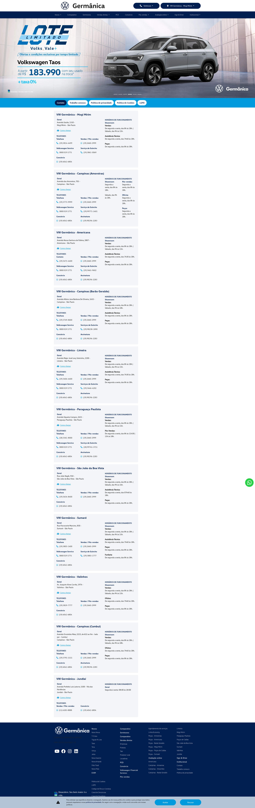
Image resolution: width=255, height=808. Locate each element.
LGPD (142, 102)
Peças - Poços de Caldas (157, 750)
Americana (152, 761)
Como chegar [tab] (65, 130)
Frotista (123, 748)
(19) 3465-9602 (90, 270)
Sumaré (179, 747)
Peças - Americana (155, 739)
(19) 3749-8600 (65, 320)
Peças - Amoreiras (155, 736)
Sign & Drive (179, 15)
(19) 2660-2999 (89, 143)
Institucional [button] (194, 15)
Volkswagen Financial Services (129, 771)
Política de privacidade (101, 102)
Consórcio (128, 15)
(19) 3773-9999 (65, 202)
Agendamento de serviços (157, 728)
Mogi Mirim (181, 732)
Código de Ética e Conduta (101, 789)
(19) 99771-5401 (90, 211)
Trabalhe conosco (78, 102)
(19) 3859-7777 (65, 605)
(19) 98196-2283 (90, 220)
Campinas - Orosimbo (156, 769)
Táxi (121, 751)
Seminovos (87, 15)
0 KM (94, 773)
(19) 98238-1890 (90, 329)
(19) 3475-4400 (65, 261)
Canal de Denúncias (99, 792)
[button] (19, 58)
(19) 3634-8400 (65, 497)
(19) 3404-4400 (65, 379)
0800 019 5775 (65, 152)
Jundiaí (179, 754)
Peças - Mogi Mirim (155, 747)
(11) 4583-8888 (65, 710)
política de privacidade (93, 802)
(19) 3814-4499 (65, 143)
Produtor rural (125, 755)
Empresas (123, 744)
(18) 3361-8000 (65, 438)
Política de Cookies (125, 102)
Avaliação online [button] (161, 15)
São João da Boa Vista (185, 743)
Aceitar (165, 802)
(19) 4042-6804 (65, 161)
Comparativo (71, 15)
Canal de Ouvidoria (98, 796)
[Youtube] (57, 751)
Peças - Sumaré (154, 754)
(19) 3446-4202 (90, 388)
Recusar (190, 802)
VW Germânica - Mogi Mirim (181, 6)
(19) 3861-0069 (90, 152)
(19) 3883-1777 (90, 555)
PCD (117, 15)
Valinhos (180, 750)
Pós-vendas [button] (143, 15)
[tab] (78, 124)
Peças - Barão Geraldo (156, 743)
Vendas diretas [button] (102, 15)
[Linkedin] (76, 751)
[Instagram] (70, 751)
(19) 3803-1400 (65, 546)
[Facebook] (63, 751)
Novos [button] (57, 15)
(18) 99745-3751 (90, 447)
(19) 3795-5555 (65, 658)
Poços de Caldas (183, 739)
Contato (60, 102)
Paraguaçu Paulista (183, 736)
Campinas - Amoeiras (156, 765)
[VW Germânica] (83, 5)
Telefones (147, 6)
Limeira (179, 728)
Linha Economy (154, 732)
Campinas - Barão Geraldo (157, 772)
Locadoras (124, 758)
